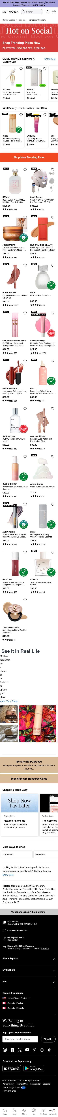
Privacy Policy (8, 1083)
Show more (50, 58)
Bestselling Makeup (11, 889)
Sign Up (48, 1039)
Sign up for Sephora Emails (16, 1032)
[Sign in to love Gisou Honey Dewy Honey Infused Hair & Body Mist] (21, 115)
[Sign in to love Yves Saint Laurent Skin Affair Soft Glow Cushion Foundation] (25, 600)
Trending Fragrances (19, 898)
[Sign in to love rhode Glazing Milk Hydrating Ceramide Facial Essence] (53, 504)
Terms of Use (22, 1083)
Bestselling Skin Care (33, 889)
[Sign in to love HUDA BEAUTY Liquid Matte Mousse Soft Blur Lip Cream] (25, 265)
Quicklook (8, 77)
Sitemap (46, 1083)
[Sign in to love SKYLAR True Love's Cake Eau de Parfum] (53, 552)
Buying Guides (8, 19)
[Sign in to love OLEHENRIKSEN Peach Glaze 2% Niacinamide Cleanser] (25, 456)
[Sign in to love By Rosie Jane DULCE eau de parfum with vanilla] (25, 408)
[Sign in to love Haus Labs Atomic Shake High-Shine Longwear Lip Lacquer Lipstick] (25, 552)
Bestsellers (22, 892)
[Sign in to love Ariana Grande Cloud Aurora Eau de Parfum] (53, 456)
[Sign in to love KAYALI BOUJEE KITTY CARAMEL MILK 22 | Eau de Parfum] (25, 170)
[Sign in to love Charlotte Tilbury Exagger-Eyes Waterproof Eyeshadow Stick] (53, 408)
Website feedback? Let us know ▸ (29, 911)
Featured (21, 19)
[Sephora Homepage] (10, 11)
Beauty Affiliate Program (33, 885)
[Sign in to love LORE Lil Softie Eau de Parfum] (53, 265)
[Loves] (47, 11)
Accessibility (35, 1083)
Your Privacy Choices (11, 1087)
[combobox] (32, 11)
